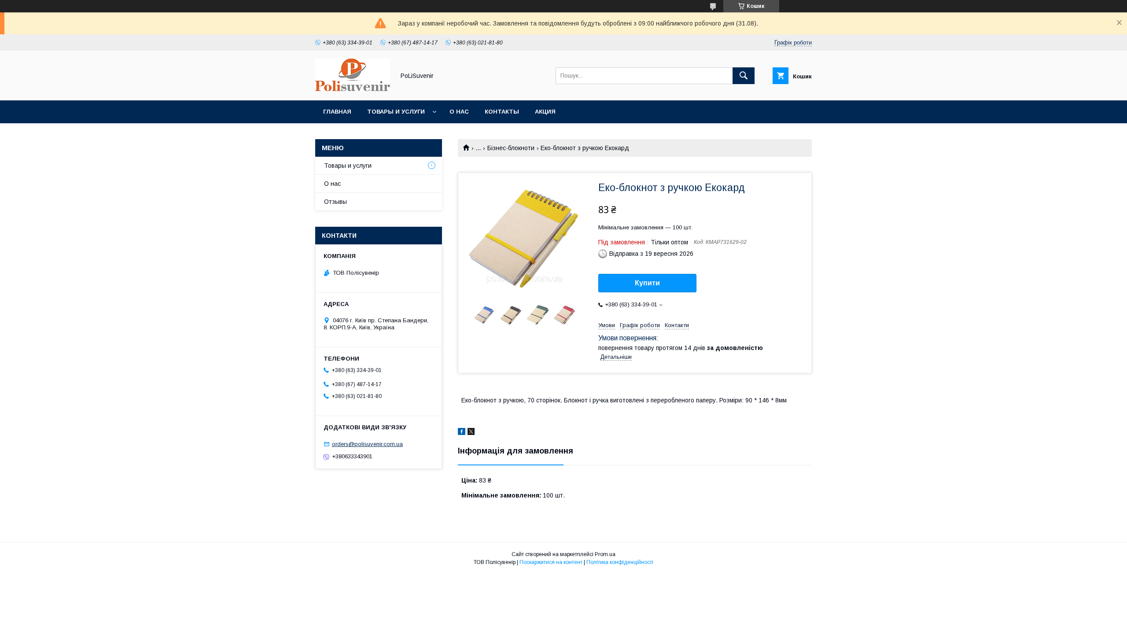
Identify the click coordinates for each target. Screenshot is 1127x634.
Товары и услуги (396, 111)
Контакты (502, 111)
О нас (459, 111)
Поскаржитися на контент (550, 562)
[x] (471, 432)
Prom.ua (605, 554)
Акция (545, 111)
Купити (647, 283)
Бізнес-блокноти (510, 147)
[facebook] (461, 432)
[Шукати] (744, 75)
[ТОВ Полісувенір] (352, 88)
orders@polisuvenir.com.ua (367, 444)
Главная (337, 111)
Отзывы (335, 201)
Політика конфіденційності (619, 562)
